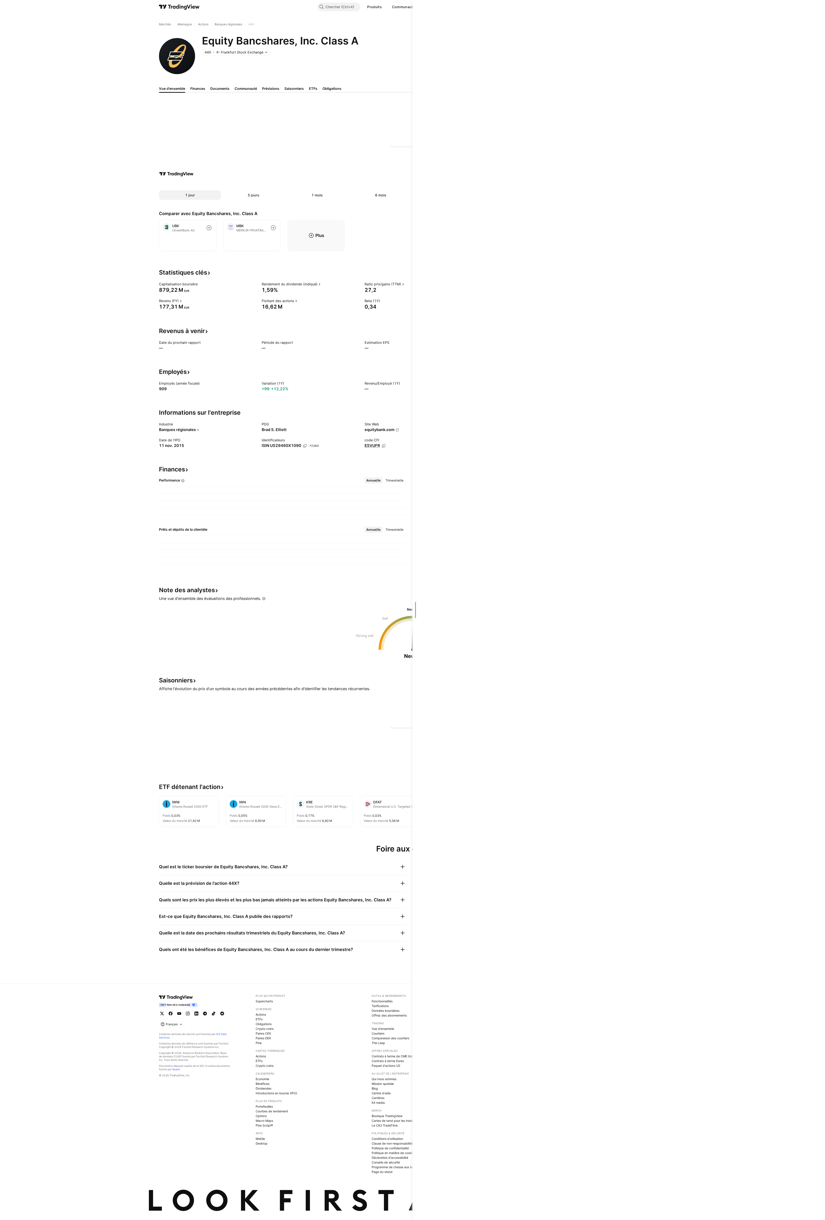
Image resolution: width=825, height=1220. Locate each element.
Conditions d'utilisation (387, 1139)
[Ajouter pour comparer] (209, 227)
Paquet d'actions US (386, 1065)
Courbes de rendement (272, 1111)
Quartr (176, 1069)
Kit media (378, 1102)
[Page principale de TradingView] (179, 7)
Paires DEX (263, 1038)
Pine (259, 1043)
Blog (375, 1088)
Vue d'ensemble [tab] (172, 88)
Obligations (264, 1024)
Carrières (378, 1098)
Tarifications (380, 1006)
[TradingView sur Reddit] (222, 1014)
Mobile (260, 1139)
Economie (262, 1079)
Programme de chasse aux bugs (394, 1167)
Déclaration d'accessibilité (390, 1157)
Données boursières (385, 1010)
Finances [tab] (197, 88)
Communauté (403, 7)
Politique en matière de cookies (394, 1153)
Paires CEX (263, 1033)
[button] (385, 7)
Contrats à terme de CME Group (394, 1056)
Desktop (261, 1143)
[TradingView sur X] (162, 1014)
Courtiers (378, 1033)
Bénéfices (262, 1083)
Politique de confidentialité (390, 1148)
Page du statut (382, 1172)
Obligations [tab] (331, 88)
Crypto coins (264, 1028)
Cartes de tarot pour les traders (394, 1120)
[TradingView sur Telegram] (205, 1014)
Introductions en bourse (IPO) (276, 1093)
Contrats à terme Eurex (388, 1061)
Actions (261, 1014)
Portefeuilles (264, 1106)
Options (261, 1116)
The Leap (378, 1043)
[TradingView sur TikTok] (214, 1014)
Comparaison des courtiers (390, 1038)
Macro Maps (264, 1120)
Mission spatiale (383, 1083)
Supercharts (264, 1001)
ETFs (259, 1019)
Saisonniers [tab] (294, 88)
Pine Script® (264, 1125)
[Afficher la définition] (200, 284)
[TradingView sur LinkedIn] (196, 1014)
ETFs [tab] (313, 88)
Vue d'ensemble (383, 1028)
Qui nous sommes (384, 1079)
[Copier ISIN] (305, 446)
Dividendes (263, 1088)
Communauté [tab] (246, 88)
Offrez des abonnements (389, 1015)
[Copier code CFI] (384, 446)
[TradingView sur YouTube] (179, 1014)
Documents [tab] (219, 88)
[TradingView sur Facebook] (171, 1014)
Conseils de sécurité (386, 1162)
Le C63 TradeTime (385, 1125)
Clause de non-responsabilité (392, 1143)
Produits (374, 7)
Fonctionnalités (382, 1001)
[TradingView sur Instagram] (188, 1014)
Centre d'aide (381, 1093)
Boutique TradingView (387, 1116)
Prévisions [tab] (270, 88)
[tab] (373, 480)
